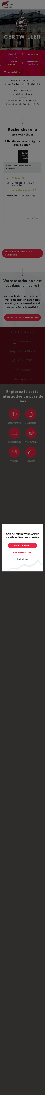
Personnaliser (22, 552)
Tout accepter (20, 545)
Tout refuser (22, 559)
